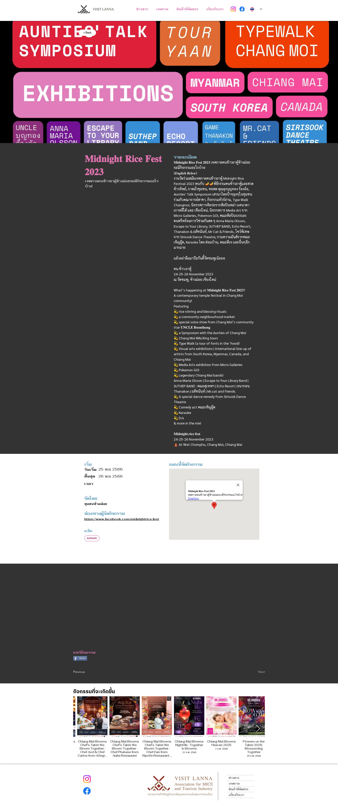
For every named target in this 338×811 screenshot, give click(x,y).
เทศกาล (234, 783)
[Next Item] (258, 729)
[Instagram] (233, 9)
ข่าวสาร (234, 778)
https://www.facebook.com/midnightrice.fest (121, 519)
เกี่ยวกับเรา (236, 795)
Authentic (92, 538)
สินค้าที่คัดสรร (238, 789)
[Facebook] (242, 9)
